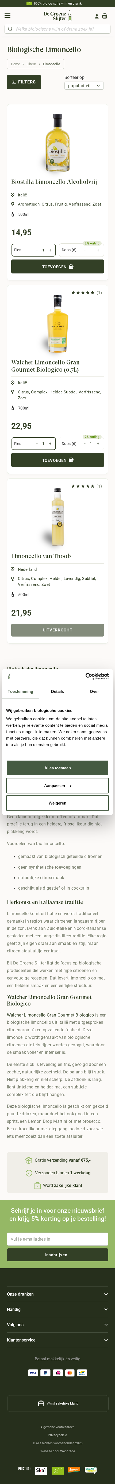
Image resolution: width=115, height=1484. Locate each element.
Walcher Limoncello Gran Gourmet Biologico (50, 1015)
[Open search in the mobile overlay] (57, 29)
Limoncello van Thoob (41, 556)
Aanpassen (54, 785)
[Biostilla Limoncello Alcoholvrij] (58, 143)
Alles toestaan (57, 768)
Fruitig (61, 204)
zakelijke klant (67, 1403)
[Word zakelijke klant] (38, 1185)
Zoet (97, 204)
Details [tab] (57, 691)
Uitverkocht (57, 630)
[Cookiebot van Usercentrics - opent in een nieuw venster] (85, 676)
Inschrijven (56, 1254)
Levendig (72, 578)
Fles (17, 250)
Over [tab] (94, 691)
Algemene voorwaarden (57, 1427)
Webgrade (67, 1451)
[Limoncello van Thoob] (58, 517)
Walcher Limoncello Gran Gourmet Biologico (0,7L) (45, 366)
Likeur (31, 64)
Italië (22, 195)
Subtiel (70, 392)
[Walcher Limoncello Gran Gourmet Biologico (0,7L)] (58, 324)
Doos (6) (69, 250)
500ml (24, 214)
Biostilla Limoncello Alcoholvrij (54, 181)
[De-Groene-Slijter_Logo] (57, 15)
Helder (55, 392)
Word (62, 1185)
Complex (39, 392)
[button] (7, 16)
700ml (24, 408)
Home (15, 64)
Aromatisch (29, 204)
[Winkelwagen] (104, 16)
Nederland (27, 569)
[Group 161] (97, 16)
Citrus (47, 204)
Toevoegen (55, 267)
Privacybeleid (57, 1435)
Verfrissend (79, 204)
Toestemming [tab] (20, 691)
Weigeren (57, 803)
